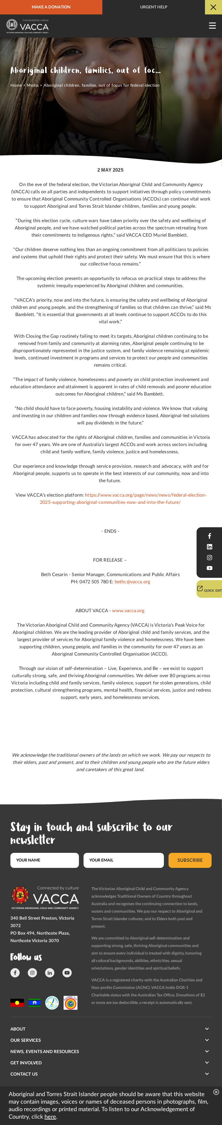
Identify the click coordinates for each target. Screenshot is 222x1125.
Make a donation (51, 7)
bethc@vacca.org (132, 582)
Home (16, 85)
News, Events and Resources (44, 1052)
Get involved (26, 1063)
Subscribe (190, 860)
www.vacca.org (128, 610)
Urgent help (153, 7)
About (17, 1029)
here (50, 1117)
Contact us (24, 1074)
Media (32, 85)
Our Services (25, 1040)
